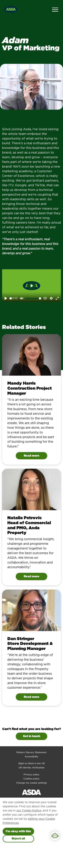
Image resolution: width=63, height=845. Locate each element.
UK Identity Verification (32, 767)
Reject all (18, 838)
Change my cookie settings (31, 783)
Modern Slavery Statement (31, 752)
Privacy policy (31, 774)
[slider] (10, 298)
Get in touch (31, 736)
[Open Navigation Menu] (55, 9)
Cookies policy (31, 778)
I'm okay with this (18, 831)
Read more (31, 455)
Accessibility (31, 756)
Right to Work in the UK (31, 763)
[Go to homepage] (11, 9)
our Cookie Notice (28, 810)
